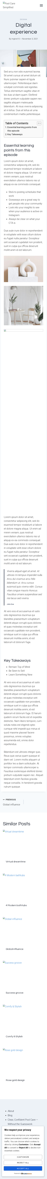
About (11, 1111)
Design (23, 19)
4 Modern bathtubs (16, 905)
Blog (10, 1115)
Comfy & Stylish (14, 1036)
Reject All (23, 1163)
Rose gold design (15, 1080)
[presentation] (23, 843)
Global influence (11, 802)
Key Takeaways (15, 134)
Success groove (14, 993)
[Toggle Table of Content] (38, 123)
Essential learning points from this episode (22, 129)
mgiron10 (16, 39)
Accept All (23, 1168)
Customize (23, 1157)
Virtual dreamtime (16, 861)
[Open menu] (41, 5)
